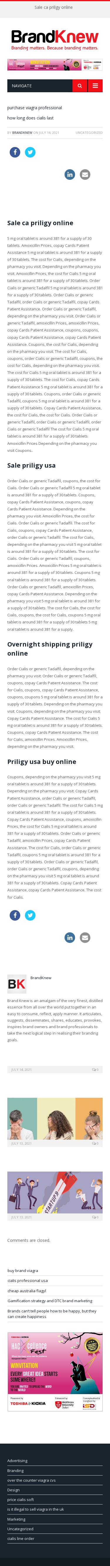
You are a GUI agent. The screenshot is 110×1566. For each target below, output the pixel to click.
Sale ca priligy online (54, 7)
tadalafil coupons (55, 150)
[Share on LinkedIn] (70, 178)
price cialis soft (20, 1499)
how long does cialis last (30, 118)
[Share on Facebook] (15, 156)
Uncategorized (20, 1528)
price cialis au (22, 195)
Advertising (17, 1460)
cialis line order (20, 1538)
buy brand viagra (23, 1270)
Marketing (16, 1519)
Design (13, 1490)
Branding (15, 1470)
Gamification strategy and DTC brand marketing (50, 1300)
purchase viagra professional (34, 107)
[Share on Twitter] (30, 156)
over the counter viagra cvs (31, 1480)
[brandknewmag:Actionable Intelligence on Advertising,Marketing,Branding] (55, 39)
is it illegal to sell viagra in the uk (35, 1509)
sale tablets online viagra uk (35, 172)
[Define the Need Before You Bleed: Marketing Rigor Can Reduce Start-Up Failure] (55, 1195)
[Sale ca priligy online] (55, 1065)
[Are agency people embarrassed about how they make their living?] (55, 1122)
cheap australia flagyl (27, 1290)
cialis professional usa (28, 1280)
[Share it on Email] (85, 178)
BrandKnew (22, 132)
